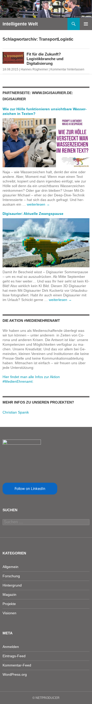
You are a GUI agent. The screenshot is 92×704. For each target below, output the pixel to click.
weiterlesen (38, 204)
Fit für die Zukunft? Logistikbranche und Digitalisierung (45, 59)
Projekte (9, 604)
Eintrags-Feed (14, 656)
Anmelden (11, 647)
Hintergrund (12, 585)
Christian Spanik (16, 412)
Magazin (9, 594)
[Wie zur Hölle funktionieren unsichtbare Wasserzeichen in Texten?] (46, 142)
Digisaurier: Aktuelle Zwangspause (33, 214)
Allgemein (10, 567)
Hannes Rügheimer (34, 69)
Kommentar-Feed (17, 665)
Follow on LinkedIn (30, 488)
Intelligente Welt (20, 23)
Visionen (9, 613)
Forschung (11, 576)
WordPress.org (15, 674)
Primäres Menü (86, 24)
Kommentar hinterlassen (67, 69)
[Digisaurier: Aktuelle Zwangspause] (46, 242)
